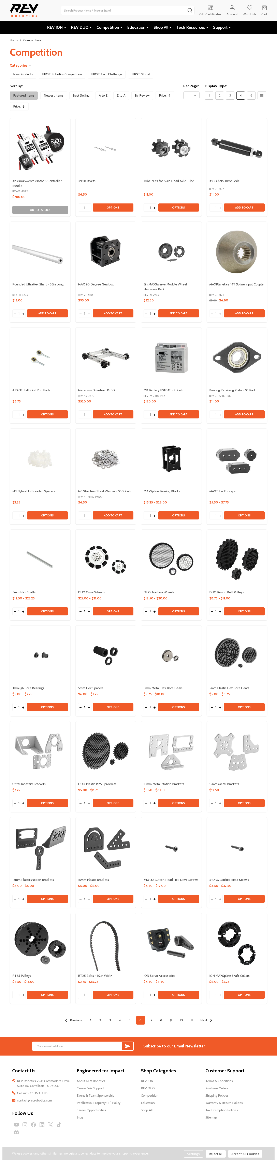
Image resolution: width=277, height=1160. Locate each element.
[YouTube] (16, 1124)
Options (113, 207)
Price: (166, 97)
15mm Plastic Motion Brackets (33, 880)
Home (14, 40)
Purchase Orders (216, 1088)
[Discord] (16, 1132)
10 (181, 1020)
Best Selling (81, 95)
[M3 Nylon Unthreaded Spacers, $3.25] (40, 458)
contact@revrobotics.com (34, 1100)
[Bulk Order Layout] (262, 95)
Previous (75, 1020)
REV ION (55, 27)
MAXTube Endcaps (222, 491)
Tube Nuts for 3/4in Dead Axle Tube (169, 181)
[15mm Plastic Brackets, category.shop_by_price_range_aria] (106, 847)
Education (136, 27)
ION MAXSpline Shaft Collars (229, 976)
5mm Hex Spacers (90, 688)
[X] (50, 1124)
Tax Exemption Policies (221, 1110)
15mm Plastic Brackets (93, 880)
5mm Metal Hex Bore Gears (163, 688)
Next (204, 1020)
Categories (18, 65)
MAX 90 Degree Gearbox (96, 284)
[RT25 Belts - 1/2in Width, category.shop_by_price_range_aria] (106, 943)
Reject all (215, 1154)
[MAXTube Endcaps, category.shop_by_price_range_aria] (237, 458)
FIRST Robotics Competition (62, 74)
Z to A (121, 95)
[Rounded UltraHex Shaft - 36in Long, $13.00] (40, 252)
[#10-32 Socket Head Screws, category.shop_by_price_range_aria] (237, 847)
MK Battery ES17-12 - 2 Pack (163, 390)
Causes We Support (90, 1088)
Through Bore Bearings (28, 688)
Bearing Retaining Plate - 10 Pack (232, 390)
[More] (65, 27)
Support (220, 27)
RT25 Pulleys (21, 976)
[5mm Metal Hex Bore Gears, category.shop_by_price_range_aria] (171, 655)
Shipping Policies (217, 1095)
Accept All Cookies (245, 1154)
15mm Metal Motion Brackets (164, 784)
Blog (80, 1117)
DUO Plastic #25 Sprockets (97, 784)
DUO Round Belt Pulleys (226, 592)
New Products (23, 74)
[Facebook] (33, 1124)
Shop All (161, 27)
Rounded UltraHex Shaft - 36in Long (37, 284)
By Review (142, 95)
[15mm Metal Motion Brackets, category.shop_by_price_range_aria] (171, 751)
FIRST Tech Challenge (106, 74)
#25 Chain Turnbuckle (224, 181)
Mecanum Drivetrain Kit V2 (96, 390)
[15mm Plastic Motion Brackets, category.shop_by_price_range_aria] (40, 847)
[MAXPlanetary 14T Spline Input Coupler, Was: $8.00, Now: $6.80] (237, 252)
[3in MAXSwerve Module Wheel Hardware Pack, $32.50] (171, 252)
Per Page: (191, 86)
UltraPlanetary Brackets (29, 784)
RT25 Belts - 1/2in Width (95, 976)
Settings (193, 1154)
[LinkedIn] (42, 1124)
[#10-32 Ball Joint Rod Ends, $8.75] (40, 357)
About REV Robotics (91, 1081)
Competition (108, 27)
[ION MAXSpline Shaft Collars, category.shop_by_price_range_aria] (237, 943)
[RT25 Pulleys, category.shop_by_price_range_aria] (40, 943)
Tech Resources (190, 27)
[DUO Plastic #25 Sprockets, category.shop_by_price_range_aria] (106, 751)
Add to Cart (244, 207)
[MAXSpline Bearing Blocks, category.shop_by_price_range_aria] (171, 458)
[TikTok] (59, 1124)
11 (192, 1020)
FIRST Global (140, 74)
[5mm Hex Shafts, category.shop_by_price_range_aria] (40, 559)
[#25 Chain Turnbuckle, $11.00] (237, 148)
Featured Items (23, 95)
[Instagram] (25, 1124)
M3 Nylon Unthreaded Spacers (33, 491)
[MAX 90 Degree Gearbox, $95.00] (106, 252)
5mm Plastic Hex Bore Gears (229, 688)
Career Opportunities (91, 1110)
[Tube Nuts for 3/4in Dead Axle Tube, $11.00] (171, 148)
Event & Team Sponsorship (95, 1095)
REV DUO (79, 27)
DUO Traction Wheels (159, 592)
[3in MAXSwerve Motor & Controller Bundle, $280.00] (40, 148)
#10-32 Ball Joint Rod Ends (31, 390)
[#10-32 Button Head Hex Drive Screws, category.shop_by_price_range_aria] (171, 847)
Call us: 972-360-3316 (32, 1093)
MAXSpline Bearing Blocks (162, 491)
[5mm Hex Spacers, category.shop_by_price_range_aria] (106, 655)
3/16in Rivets (87, 181)
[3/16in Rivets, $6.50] (106, 148)
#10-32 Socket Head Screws (229, 880)
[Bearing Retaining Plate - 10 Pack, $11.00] (237, 357)
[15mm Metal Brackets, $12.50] (237, 751)
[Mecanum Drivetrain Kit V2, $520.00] (106, 357)
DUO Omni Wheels (91, 592)
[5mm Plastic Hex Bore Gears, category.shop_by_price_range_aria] (237, 655)
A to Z (103, 95)
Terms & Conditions (219, 1081)
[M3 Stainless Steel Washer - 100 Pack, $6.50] (106, 458)
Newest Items (53, 95)
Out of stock (40, 210)
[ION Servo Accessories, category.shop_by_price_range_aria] (171, 943)
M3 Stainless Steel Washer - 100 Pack (104, 491)
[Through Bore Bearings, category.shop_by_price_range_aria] (40, 655)
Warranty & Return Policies (224, 1103)
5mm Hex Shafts (24, 592)
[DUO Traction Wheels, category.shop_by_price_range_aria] (171, 559)
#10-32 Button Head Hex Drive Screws (171, 880)
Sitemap (211, 1117)
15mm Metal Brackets (224, 784)
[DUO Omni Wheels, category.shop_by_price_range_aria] (106, 559)
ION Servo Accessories (159, 976)
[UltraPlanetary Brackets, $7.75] (40, 751)
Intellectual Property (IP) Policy (98, 1103)
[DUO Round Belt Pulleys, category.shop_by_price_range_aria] (237, 559)
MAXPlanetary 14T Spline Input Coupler (237, 284)
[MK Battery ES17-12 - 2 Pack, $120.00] (171, 357)
